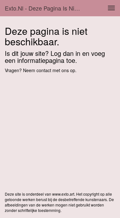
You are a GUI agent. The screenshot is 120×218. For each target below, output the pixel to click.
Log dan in (65, 53)
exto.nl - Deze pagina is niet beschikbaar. (46, 8)
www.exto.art (63, 194)
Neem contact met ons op (49, 70)
